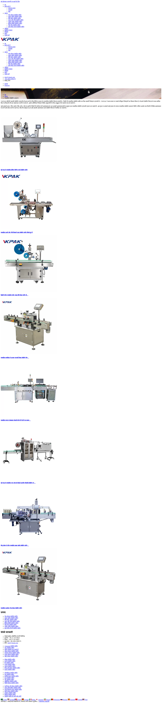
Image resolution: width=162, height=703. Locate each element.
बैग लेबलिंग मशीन (9, 663)
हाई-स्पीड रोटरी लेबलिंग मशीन (16, 27)
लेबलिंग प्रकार (8, 30)
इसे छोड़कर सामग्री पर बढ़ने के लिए (10, 1)
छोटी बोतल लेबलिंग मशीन (11, 691)
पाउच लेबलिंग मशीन (9, 664)
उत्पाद (6, 13)
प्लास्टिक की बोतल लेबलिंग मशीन (13, 686)
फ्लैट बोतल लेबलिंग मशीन (11, 656)
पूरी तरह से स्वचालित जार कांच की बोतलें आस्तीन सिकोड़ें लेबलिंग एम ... (18, 483)
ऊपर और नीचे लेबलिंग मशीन (15, 20)
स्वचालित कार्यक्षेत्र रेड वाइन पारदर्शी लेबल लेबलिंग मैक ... (15, 357)
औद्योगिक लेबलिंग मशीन (10, 681)
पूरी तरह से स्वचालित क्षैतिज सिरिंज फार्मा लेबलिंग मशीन (14, 170)
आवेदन (6, 28)
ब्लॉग (5, 33)
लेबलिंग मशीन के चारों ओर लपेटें (12, 696)
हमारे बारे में (7, 6)
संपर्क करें (7, 35)
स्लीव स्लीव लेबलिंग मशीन (15, 21)
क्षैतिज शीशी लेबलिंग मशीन (15, 23)
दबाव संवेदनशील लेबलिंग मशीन (12, 688)
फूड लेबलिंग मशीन (9, 678)
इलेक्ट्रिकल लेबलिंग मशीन (11, 676)
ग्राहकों (10, 10)
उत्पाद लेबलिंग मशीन (9, 666)
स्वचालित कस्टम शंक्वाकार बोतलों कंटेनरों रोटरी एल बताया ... (16, 420)
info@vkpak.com (9, 77)
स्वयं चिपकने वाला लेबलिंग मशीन (13, 689)
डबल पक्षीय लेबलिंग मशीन (15, 16)
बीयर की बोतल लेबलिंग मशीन (12, 668)
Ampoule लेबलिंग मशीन (11, 646)
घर (5, 5)
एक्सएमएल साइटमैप (44, 701)
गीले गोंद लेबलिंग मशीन (14, 25)
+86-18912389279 (10, 79)
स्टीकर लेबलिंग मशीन (10, 693)
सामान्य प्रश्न (11, 8)
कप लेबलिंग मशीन (9, 674)
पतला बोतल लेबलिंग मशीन (11, 654)
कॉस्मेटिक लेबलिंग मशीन (10, 673)
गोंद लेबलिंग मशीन (9, 679)
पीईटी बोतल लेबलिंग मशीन (11, 683)
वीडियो (6, 32)
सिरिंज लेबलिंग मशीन (10, 694)
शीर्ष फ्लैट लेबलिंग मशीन (14, 18)
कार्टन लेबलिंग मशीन (9, 661)
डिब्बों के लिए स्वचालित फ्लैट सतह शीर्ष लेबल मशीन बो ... (14, 295)
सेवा (9, 11)
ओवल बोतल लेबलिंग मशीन (11, 651)
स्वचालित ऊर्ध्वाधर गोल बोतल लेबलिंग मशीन (11, 608)
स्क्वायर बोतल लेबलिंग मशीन (12, 653)
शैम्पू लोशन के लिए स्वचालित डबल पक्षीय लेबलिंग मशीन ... (15, 545)
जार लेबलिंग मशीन (9, 648)
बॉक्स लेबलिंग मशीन (9, 659)
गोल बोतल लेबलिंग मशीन (14, 15)
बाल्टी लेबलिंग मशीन (9, 669)
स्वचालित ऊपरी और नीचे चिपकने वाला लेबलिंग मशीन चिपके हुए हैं (16, 232)
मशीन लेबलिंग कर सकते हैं (11, 649)
